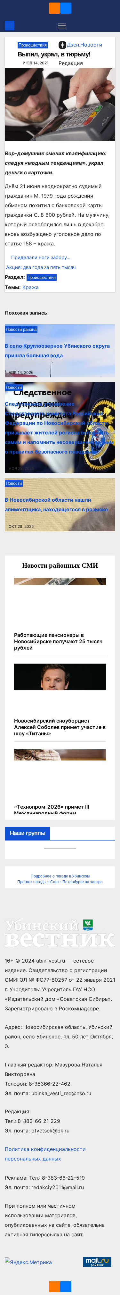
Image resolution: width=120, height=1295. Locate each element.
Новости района (21, 329)
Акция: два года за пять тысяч (40, 267)
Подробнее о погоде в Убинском (60, 876)
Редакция (71, 63)
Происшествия (33, 45)
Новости (14, 387)
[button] (111, 25)
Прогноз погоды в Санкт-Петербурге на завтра (60, 882)
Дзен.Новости (84, 44)
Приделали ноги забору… (40, 257)
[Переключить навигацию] (62, 25)
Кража (30, 287)
